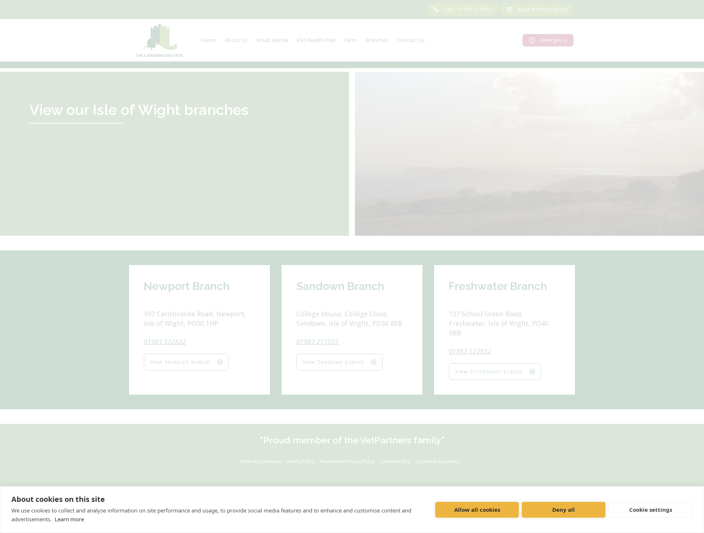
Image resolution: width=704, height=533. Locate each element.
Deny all (563, 509)
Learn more (69, 519)
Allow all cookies (477, 509)
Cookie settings (650, 509)
